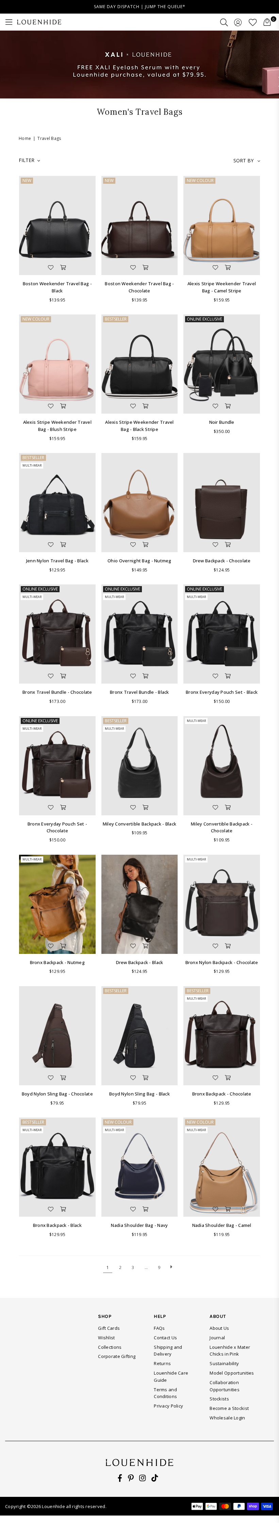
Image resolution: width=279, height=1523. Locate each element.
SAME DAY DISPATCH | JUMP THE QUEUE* (139, 7)
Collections (109, 1347)
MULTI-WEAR (32, 465)
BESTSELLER (116, 319)
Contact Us (165, 1338)
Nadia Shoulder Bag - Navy (139, 1225)
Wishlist (106, 1338)
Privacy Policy (168, 1406)
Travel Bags (49, 138)
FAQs (159, 1328)
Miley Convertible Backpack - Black (140, 824)
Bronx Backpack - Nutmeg (57, 962)
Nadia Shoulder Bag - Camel (221, 1225)
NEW (26, 180)
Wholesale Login (227, 1418)
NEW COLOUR (200, 180)
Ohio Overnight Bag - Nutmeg (139, 561)
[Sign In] (238, 22)
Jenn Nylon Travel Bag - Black (57, 561)
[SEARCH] (224, 22)
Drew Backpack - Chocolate (222, 561)
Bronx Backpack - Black (57, 1225)
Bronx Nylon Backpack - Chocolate (221, 962)
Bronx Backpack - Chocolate (221, 1094)
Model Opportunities (232, 1373)
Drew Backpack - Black (139, 962)
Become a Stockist (229, 1408)
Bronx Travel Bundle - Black (139, 692)
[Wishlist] (252, 22)
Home (25, 138)
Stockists (219, 1399)
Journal (217, 1338)
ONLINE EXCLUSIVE (204, 319)
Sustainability (224, 1363)
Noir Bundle (221, 422)
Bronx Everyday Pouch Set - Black (222, 692)
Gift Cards (109, 1328)
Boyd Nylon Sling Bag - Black (139, 1094)
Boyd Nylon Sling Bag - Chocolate (57, 1094)
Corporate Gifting (116, 1356)
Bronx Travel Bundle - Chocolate (57, 692)
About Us (219, 1328)
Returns (162, 1363)
